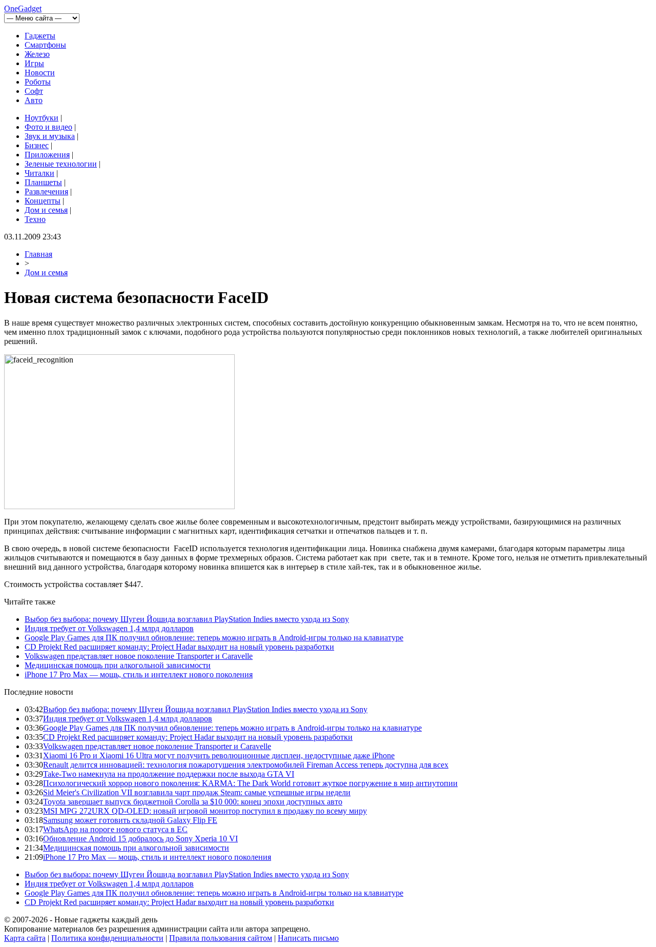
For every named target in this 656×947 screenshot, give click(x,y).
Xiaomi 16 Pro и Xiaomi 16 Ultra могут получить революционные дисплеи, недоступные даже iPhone (219, 755)
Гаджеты (40, 35)
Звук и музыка (50, 136)
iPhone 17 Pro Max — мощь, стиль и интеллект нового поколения (139, 674)
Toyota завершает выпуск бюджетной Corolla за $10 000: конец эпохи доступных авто (192, 801)
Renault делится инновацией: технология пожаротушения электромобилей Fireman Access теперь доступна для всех (245, 764)
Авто (34, 100)
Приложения (47, 154)
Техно (35, 219)
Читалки (39, 173)
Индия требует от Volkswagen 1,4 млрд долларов (109, 628)
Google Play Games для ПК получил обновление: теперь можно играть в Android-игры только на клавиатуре (214, 637)
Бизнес (37, 145)
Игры (34, 63)
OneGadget (23, 8)
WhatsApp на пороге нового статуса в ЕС (115, 829)
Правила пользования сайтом (220, 938)
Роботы (38, 81)
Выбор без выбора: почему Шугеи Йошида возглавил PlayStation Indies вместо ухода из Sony (187, 619)
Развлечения (46, 191)
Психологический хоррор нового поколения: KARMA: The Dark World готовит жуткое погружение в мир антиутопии (250, 783)
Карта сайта (25, 938)
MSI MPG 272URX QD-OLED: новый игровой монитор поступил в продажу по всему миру (205, 811)
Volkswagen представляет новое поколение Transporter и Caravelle (139, 656)
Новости (40, 72)
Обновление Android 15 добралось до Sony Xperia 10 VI (140, 838)
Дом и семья (46, 210)
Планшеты (43, 182)
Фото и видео (48, 127)
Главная (38, 254)
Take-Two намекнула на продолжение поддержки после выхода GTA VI (168, 774)
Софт (34, 91)
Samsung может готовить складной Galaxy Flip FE (130, 820)
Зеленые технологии (61, 163)
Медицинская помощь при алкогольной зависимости (118, 665)
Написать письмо (308, 938)
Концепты (42, 200)
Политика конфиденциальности (107, 938)
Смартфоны (45, 45)
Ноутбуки (41, 117)
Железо (37, 54)
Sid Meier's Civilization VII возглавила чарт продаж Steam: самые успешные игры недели (197, 792)
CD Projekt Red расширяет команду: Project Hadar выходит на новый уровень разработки (179, 646)
